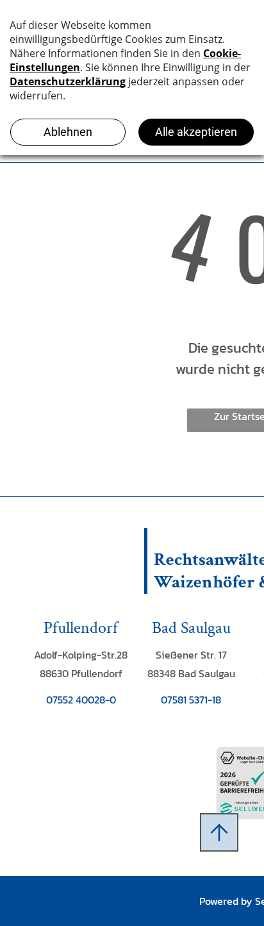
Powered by (225, 901)
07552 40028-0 (81, 699)
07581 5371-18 (191, 699)
